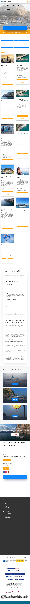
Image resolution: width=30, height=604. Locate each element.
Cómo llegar (3, 52)
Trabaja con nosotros (8, 506)
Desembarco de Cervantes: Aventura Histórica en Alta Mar (6, 137)
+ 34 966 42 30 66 (6, 465)
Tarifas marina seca (7, 507)
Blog (5, 503)
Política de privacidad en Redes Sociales (10, 518)
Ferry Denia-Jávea (20, 177)
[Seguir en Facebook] (4, 472)
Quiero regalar (15, 434)
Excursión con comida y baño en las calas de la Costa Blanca (22, 134)
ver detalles (15, 383)
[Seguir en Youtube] (8, 472)
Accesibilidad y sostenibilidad (9, 508)
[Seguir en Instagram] (6, 472)
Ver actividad (7, 86)
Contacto (6, 468)
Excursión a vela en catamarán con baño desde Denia (6, 209)
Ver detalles (15, 399)
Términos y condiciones (8, 513)
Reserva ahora (7, 84)
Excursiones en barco (16, 12)
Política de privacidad (8, 517)
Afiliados (6, 504)
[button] (28, 1)
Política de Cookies (7, 516)
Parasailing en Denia (5, 244)
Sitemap (6, 520)
